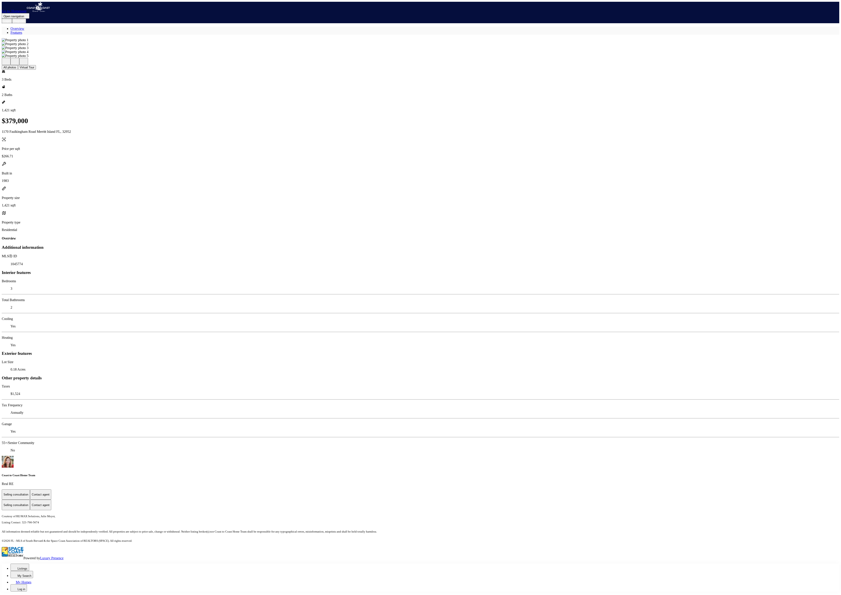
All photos (10, 67)
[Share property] (23, 61)
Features (16, 32)
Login (7, 21)
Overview (17, 28)
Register (19, 21)
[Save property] (15, 61)
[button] (420, 40)
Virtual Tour (27, 67)
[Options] (6, 61)
